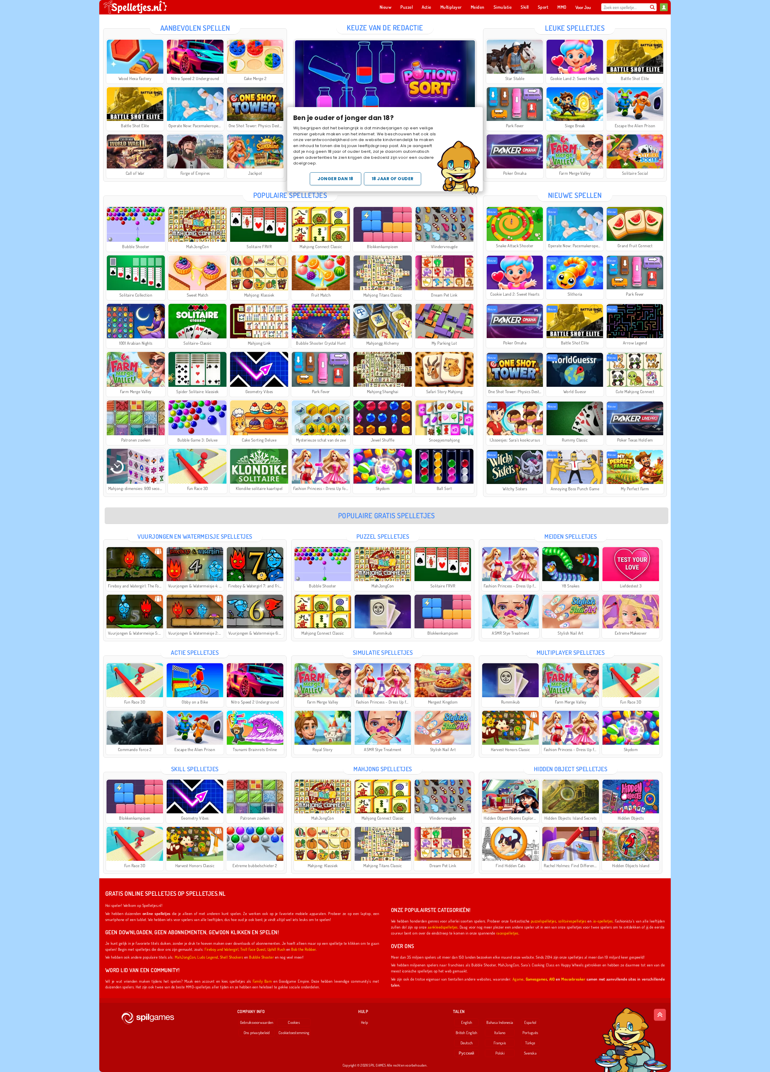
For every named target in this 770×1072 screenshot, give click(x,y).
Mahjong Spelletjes (382, 769)
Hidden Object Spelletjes (571, 769)
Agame (518, 978)
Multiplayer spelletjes (571, 652)
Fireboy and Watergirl (222, 949)
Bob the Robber (303, 949)
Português (530, 1032)
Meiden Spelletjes (570, 536)
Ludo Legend (207, 957)
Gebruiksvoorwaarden (256, 1022)
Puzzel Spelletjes (382, 536)
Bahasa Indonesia (499, 1022)
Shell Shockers (231, 957)
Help (364, 1022)
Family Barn (262, 981)
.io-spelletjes (603, 920)
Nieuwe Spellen (575, 195)
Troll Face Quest (253, 949)
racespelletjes (507, 932)
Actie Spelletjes (195, 652)
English (466, 1022)
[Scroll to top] (660, 1015)
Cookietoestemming (294, 1032)
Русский (466, 1053)
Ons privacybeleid (257, 1032)
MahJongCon (185, 957)
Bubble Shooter (261, 957)
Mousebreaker (573, 978)
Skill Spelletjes (195, 769)
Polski (499, 1053)
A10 (552, 978)
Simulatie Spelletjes (383, 652)
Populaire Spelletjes (290, 195)
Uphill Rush (276, 949)
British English (466, 1032)
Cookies (294, 1022)
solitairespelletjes (572, 920)
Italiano (500, 1032)
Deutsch (466, 1042)
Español (530, 1022)
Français (500, 1042)
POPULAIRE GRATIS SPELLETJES (386, 515)
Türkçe (530, 1042)
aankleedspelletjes (443, 926)
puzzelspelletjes (543, 920)
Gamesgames (536, 978)
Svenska (530, 1053)
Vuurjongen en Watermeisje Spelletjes (194, 536)
